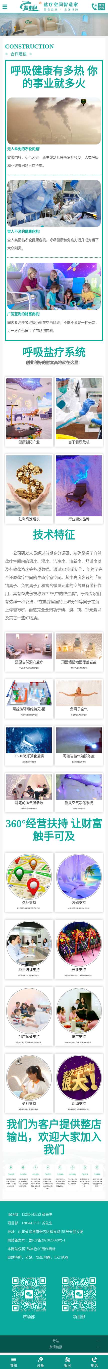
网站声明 (15, 1257)
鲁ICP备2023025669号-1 (47, 1240)
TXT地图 (61, 1257)
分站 (28, 1257)
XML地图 (43, 1257)
